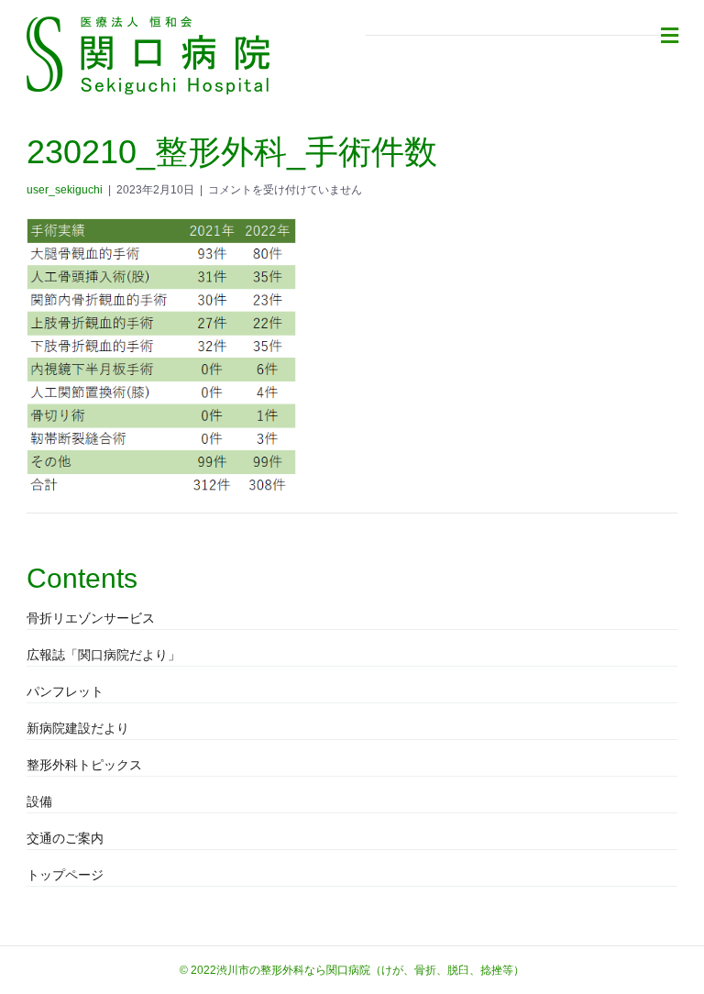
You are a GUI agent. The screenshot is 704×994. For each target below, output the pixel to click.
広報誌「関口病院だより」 (104, 654)
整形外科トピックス (84, 764)
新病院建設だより (78, 728)
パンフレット (65, 691)
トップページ (65, 874)
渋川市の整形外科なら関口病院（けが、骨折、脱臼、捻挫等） (370, 970)
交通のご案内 (65, 838)
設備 (39, 801)
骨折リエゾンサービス (91, 618)
